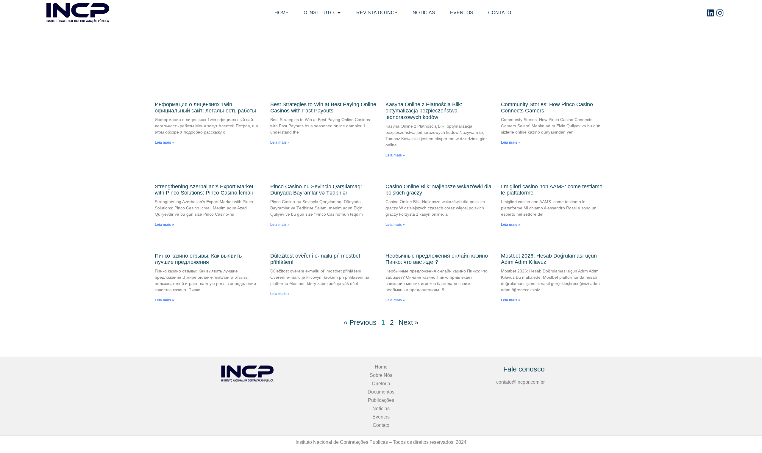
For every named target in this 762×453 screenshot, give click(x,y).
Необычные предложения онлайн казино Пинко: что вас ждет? (436, 259)
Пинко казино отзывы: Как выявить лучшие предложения (198, 259)
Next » (409, 322)
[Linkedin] (710, 13)
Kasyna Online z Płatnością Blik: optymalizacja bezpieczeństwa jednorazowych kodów (423, 110)
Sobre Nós (381, 375)
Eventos (461, 12)
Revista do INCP (377, 12)
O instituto (319, 12)
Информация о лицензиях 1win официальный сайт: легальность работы (205, 107)
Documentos (381, 391)
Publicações (381, 400)
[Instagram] (720, 13)
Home (281, 12)
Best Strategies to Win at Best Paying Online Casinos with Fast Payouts (323, 107)
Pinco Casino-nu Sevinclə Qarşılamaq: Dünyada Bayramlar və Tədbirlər (316, 190)
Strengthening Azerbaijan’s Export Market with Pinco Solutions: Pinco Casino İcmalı (204, 190)
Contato (499, 12)
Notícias (424, 12)
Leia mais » (164, 142)
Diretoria (381, 383)
